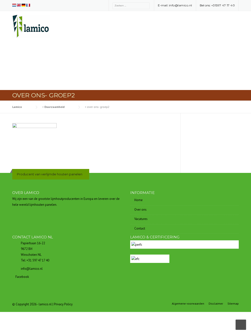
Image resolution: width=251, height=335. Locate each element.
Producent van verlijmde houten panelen (49, 174)
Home (138, 200)
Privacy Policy (63, 304)
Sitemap (233, 303)
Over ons (140, 209)
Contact (139, 228)
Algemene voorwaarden (188, 303)
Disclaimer (216, 303)
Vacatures (141, 219)
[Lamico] (31, 26)
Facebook (22, 277)
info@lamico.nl (180, 5)
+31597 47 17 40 (223, 5)
